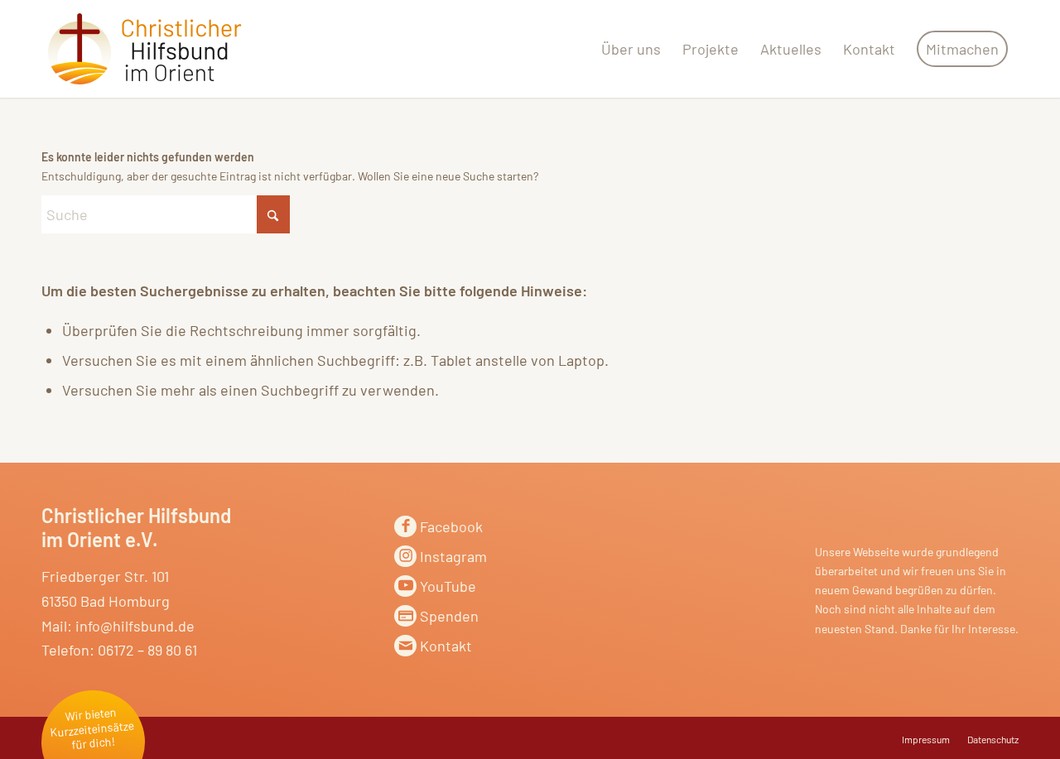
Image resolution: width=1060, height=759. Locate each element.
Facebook (451, 526)
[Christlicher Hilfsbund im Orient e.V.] (145, 49)
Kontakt (446, 646)
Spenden (449, 616)
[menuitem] (631, 49)
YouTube (448, 586)
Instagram (453, 556)
